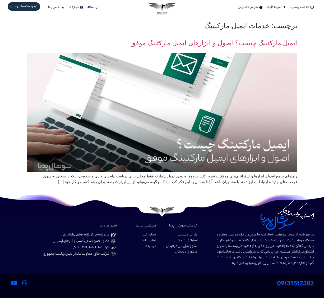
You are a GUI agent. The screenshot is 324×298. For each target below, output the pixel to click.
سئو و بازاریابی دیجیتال (182, 246)
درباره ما (150, 246)
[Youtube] (14, 283)
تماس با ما (149, 241)
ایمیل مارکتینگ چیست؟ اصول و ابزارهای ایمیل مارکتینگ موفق (213, 43)
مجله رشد (149, 235)
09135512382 (295, 284)
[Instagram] (24, 283)
